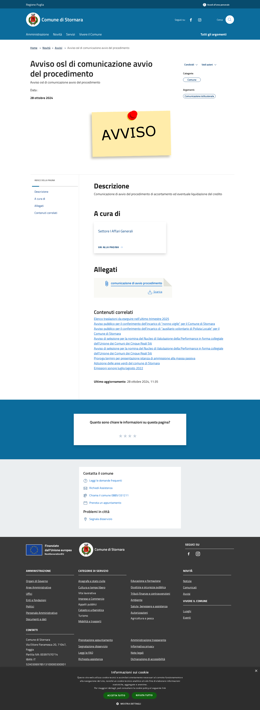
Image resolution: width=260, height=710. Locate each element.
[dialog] (130, 688)
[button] (130, 704)
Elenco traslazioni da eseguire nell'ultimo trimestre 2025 (131, 318)
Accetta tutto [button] (116, 695)
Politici (30, 606)
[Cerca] (230, 19)
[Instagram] (198, 19)
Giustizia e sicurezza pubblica (148, 587)
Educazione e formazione (146, 581)
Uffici (29, 594)
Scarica (157, 292)
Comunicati (190, 587)
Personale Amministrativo (41, 613)
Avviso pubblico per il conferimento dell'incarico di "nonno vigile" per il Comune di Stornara (154, 323)
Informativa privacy (142, 646)
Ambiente (136, 600)
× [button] (256, 671)
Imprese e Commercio (91, 599)
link (164, 688)
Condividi (189, 65)
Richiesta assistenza (90, 659)
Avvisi (58, 48)
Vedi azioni (207, 65)
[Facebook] (189, 19)
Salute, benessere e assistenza (149, 606)
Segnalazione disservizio (93, 646)
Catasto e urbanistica (91, 610)
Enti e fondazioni (36, 600)
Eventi (187, 617)
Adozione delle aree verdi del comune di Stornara (127, 363)
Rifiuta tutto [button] (144, 695)
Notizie (187, 581)
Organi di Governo (37, 581)
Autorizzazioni (139, 612)
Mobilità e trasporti (89, 621)
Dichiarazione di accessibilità (148, 659)
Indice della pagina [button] (44, 180)
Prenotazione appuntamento (95, 640)
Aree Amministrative (38, 587)
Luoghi (187, 611)
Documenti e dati (36, 619)
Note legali (137, 653)
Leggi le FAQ (85, 653)
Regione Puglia (35, 4)
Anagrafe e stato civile (91, 581)
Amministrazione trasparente (148, 640)
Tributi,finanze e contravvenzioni (150, 593)
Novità (46, 48)
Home (33, 48)
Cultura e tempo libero (91, 587)
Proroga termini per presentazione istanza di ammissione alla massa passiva (144, 358)
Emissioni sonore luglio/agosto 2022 (118, 368)
